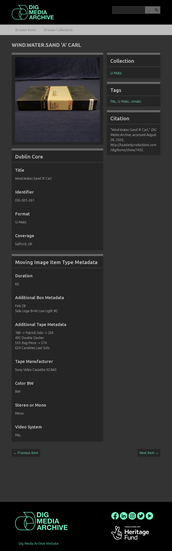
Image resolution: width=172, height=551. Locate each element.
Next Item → (149, 453)
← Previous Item (25, 453)
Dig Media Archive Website (38, 543)
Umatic (136, 101)
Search (156, 10)
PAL (113, 101)
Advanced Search (149, 10)
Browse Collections (58, 30)
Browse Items (25, 30)
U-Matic (116, 73)
